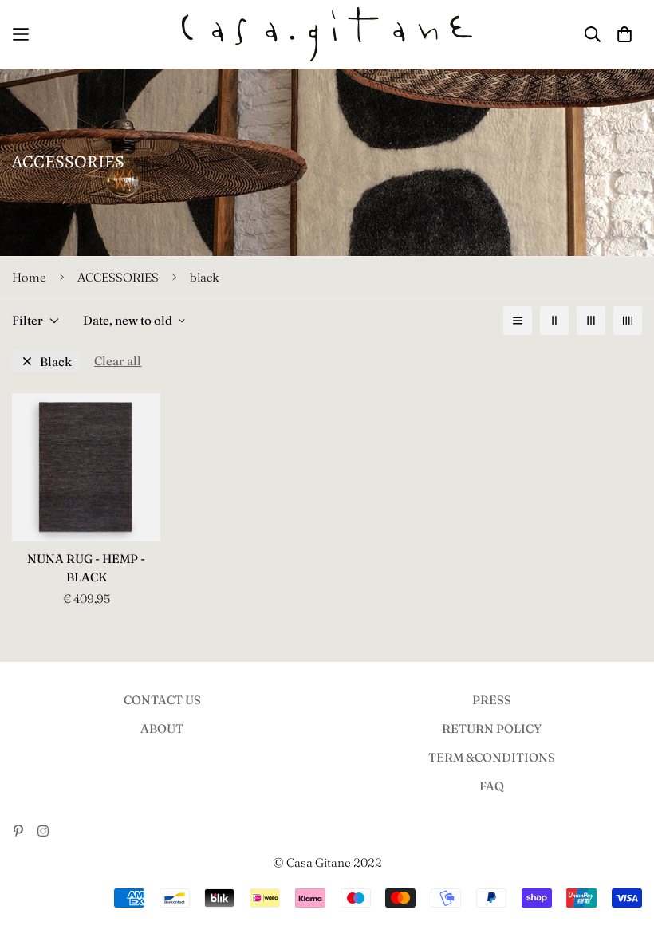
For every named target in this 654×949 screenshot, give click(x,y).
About (161, 728)
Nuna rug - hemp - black (86, 568)
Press (491, 699)
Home (29, 277)
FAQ (491, 785)
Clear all (117, 360)
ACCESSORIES (118, 277)
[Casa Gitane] (327, 34)
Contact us (162, 699)
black (56, 362)
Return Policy (492, 728)
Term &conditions (491, 757)
